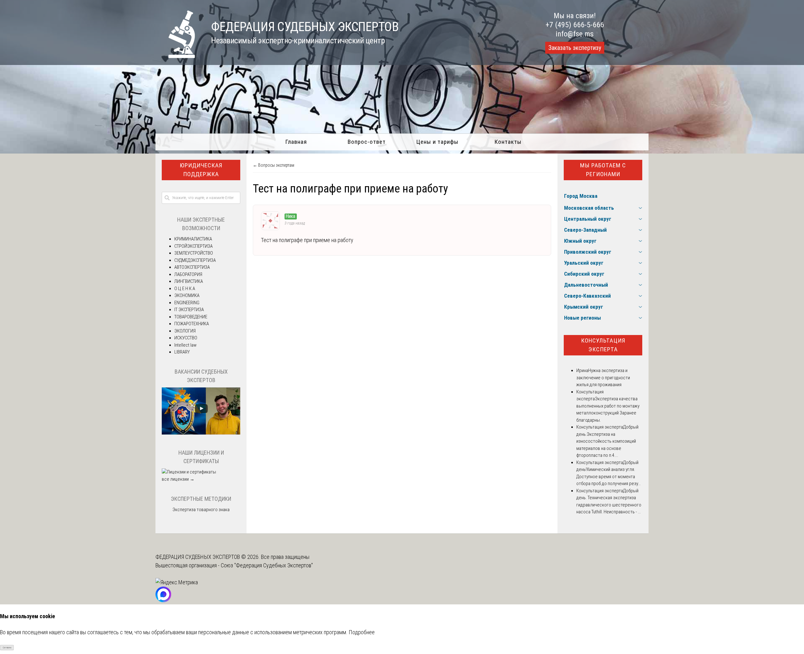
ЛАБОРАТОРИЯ (188, 274)
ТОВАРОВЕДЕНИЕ (190, 317)
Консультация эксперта (603, 345)
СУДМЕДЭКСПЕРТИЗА (195, 260)
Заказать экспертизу (574, 47)
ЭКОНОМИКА (186, 295)
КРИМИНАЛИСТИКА (193, 239)
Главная (296, 141)
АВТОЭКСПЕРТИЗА (192, 267)
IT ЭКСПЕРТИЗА (189, 309)
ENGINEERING (186, 302)
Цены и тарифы (437, 141)
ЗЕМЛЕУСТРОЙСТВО (193, 253)
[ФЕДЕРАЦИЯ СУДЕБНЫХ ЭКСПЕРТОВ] (175, 56)
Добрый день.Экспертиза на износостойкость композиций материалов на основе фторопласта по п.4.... (607, 441)
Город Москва (580, 196)
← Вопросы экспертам (273, 165)
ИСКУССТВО (185, 338)
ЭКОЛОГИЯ (185, 331)
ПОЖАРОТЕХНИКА (191, 324)
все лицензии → (178, 479)
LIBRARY (182, 352)
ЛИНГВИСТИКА (188, 281)
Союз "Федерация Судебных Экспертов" (267, 565)
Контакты (508, 141)
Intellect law (185, 345)
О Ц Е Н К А (184, 288)
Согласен (7, 647)
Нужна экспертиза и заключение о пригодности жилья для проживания (603, 377)
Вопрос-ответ (367, 141)
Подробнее (362, 632)
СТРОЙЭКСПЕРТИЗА (193, 246)
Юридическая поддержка (201, 170)
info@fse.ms (575, 34)
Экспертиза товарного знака (201, 509)
